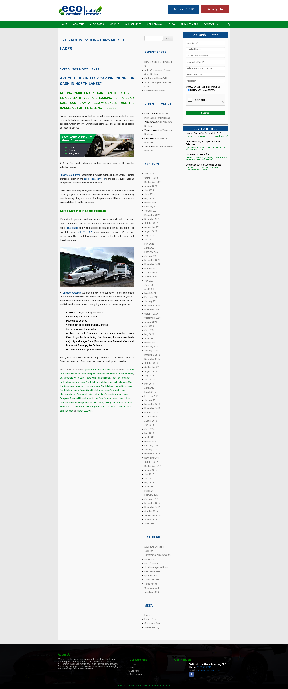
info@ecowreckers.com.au (209, 670)
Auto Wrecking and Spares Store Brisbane (203, 143)
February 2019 (151, 396)
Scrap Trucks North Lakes (90, 402)
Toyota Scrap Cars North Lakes (107, 406)
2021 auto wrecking (154, 546)
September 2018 (152, 416)
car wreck (149, 559)
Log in (147, 615)
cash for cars (151, 563)
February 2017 (151, 495)
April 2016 (149, 523)
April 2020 (149, 338)
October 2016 (151, 511)
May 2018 (149, 433)
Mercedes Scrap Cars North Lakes (77, 394)
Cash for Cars (135, 674)
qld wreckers (91, 369)
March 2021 (150, 293)
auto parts (149, 551)
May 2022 (149, 243)
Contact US (211, 24)
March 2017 (150, 490)
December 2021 (152, 260)
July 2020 (149, 326)
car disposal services (94, 178)
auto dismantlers (100, 664)
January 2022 (151, 256)
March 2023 (150, 202)
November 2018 (152, 408)
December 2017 (152, 453)
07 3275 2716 (183, 9)
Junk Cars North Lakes (115, 390)
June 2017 (149, 478)
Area (131, 667)
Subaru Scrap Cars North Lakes (75, 406)
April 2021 (149, 289)
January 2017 (151, 499)
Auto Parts (97, 24)
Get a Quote (215, 9)
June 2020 (149, 330)
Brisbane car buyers (70, 175)
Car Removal (155, 24)
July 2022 (149, 235)
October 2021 (151, 268)
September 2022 (152, 227)
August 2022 (150, 231)
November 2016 (152, 507)
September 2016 (152, 515)
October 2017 (151, 462)
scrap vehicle (104, 369)
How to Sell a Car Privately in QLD (203, 133)
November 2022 (152, 219)
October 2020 (151, 313)
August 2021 (150, 276)
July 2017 (149, 474)
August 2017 (150, 470)
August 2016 (150, 519)
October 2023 (151, 178)
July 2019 (149, 375)
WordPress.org (151, 627)
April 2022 (149, 248)
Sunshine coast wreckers (93, 361)
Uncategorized (151, 588)
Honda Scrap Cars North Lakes (88, 390)
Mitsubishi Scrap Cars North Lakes (111, 394)
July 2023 (149, 190)
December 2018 (152, 404)
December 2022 (152, 215)
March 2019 (150, 392)
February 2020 (151, 346)
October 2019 (151, 363)
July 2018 (149, 425)
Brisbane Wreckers (72, 292)
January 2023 (151, 210)
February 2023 (151, 206)
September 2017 (152, 466)
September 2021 (152, 272)
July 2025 (149, 173)
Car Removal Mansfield (155, 78)
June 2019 (149, 379)
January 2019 (151, 400)
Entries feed (150, 619)
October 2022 (151, 223)
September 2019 (152, 367)
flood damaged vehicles (156, 567)
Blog (172, 24)
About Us (78, 24)
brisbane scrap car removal (91, 373)
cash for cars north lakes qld (113, 382)
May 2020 (149, 334)
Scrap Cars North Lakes (79, 69)
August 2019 (150, 371)
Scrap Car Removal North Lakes (75, 398)
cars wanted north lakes (98, 377)
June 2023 (149, 194)
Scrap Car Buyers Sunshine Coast (203, 164)
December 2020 (152, 305)
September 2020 (152, 317)
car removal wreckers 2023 (157, 555)
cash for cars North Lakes (85, 382)
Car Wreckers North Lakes (73, 377)
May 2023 (149, 198)
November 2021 (152, 264)
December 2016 (152, 503)
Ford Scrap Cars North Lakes (99, 386)
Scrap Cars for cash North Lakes (108, 398)
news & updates (152, 571)
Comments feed (152, 623)
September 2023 (152, 182)
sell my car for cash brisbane (118, 402)
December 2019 (152, 355)
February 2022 (151, 252)
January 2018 (151, 449)
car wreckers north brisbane (120, 373)
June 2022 (149, 239)
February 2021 (151, 297)
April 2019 (149, 387)
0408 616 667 (84, 232)
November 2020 (152, 309)
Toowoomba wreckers (122, 357)
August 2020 (150, 322)
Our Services (133, 24)
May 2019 (149, 383)
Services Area (189, 24)
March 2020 (150, 342)
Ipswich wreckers (119, 361)
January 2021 (151, 301)
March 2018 (150, 441)
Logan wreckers (102, 357)
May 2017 (149, 482)
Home (64, 24)
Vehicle (114, 24)
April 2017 (149, 486)
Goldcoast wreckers (70, 361)
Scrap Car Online (152, 579)
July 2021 (149, 280)
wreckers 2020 (151, 592)
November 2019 (152, 359)
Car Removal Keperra (154, 90)
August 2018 (150, 420)
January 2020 (151, 350)
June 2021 (149, 285)
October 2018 (151, 412)
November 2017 (152, 457)
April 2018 (149, 437)
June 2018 (149, 429)
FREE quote (72, 227)
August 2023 (150, 186)
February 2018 (151, 445)
